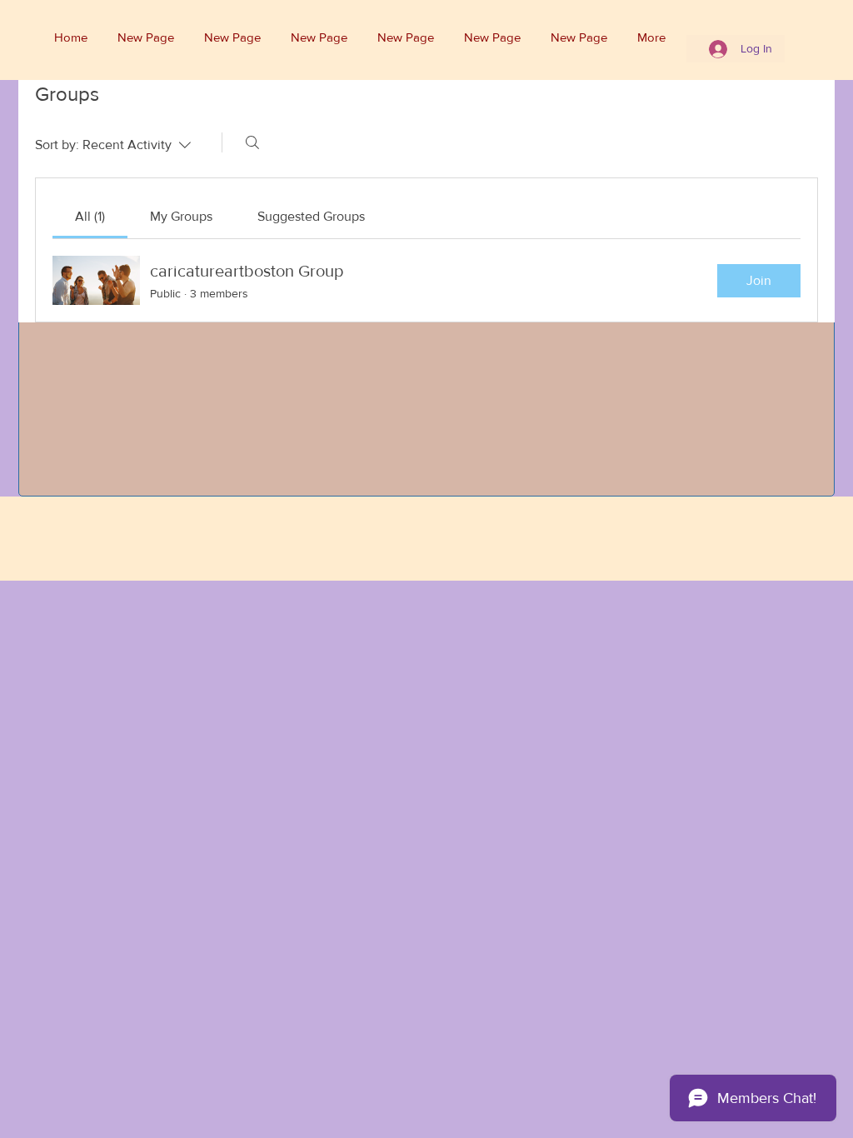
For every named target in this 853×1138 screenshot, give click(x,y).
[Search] (252, 142)
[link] (90, 216)
